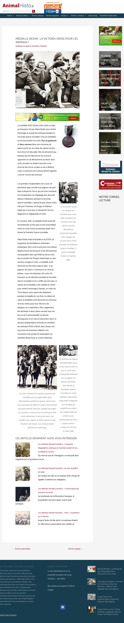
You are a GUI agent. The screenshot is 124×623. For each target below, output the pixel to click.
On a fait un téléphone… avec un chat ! (109, 60)
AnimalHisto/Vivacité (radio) (108, 15)
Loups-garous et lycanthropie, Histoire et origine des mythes (108, 599)
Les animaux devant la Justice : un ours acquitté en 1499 (110, 122)
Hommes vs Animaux (77, 15)
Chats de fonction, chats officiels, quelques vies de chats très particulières (109, 611)
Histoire (9, 15)
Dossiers (64, 15)
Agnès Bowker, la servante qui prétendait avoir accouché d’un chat (109, 571)
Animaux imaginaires (52, 15)
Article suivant (75, 549)
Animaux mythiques (38, 15)
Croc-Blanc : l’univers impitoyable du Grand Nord (110, 146)
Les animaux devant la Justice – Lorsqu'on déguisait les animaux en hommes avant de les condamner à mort (57, 448)
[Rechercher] (33, 11)
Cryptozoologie (92, 15)
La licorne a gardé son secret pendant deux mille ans (110, 78)
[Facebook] (62, 607)
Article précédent (21, 549)
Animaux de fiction (22, 15)
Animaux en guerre (23, 46)
